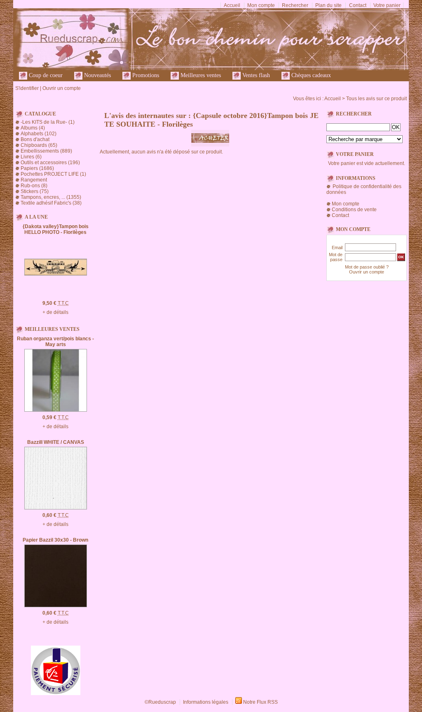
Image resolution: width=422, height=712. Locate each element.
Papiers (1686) (37, 168)
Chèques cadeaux (310, 75)
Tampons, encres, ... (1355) (51, 197)
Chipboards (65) (39, 145)
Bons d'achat (35, 139)
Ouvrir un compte (61, 88)
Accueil (232, 5)
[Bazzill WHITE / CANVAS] (55, 508)
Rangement (34, 180)
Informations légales (205, 702)
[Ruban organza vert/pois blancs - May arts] (55, 410)
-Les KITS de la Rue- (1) (48, 122)
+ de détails (55, 312)
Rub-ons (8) (34, 186)
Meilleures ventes (200, 75)
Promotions (145, 75)
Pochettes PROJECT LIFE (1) (53, 174)
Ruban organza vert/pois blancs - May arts (55, 341)
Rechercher (295, 5)
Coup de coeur (45, 75)
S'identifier (27, 88)
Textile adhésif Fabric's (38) (51, 203)
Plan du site (328, 5)
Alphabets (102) (38, 134)
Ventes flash (255, 75)
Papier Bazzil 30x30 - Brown (55, 540)
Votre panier (387, 5)
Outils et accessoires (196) (50, 162)
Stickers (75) (35, 191)
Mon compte (261, 5)
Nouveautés (96, 75)
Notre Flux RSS (260, 702)
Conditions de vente (354, 209)
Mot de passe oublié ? (367, 266)
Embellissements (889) (46, 151)
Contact (357, 5)
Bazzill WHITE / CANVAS (55, 442)
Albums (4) (33, 128)
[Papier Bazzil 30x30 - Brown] (55, 605)
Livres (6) (31, 157)
